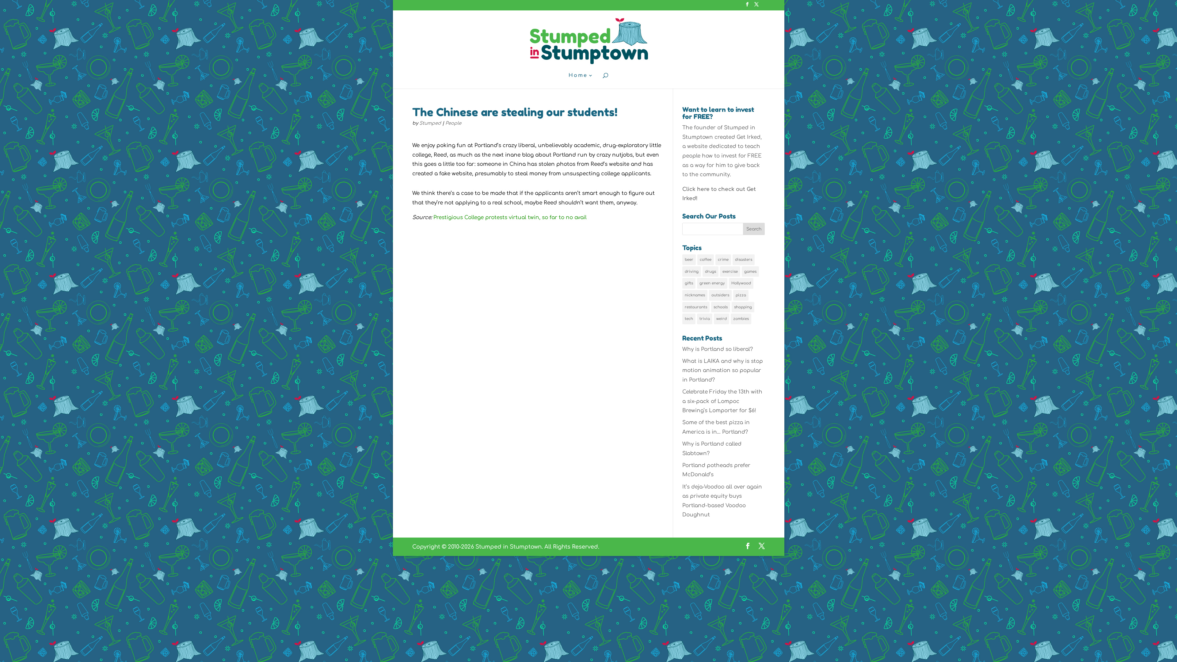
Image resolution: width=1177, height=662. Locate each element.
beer (689, 259)
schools (721, 307)
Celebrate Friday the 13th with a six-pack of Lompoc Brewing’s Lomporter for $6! (722, 401)
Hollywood (741, 283)
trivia (704, 319)
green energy (712, 283)
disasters (743, 259)
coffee (705, 259)
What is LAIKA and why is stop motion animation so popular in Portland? (722, 370)
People (453, 123)
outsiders (720, 295)
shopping (743, 307)
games (750, 271)
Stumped (430, 123)
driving (692, 271)
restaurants (696, 307)
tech (689, 319)
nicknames (695, 295)
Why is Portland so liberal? (717, 349)
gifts (689, 283)
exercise (730, 271)
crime (723, 259)
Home (578, 75)
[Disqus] (537, 334)
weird (721, 319)
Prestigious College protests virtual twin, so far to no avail (510, 217)
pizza (741, 295)
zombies (741, 319)
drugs (710, 271)
